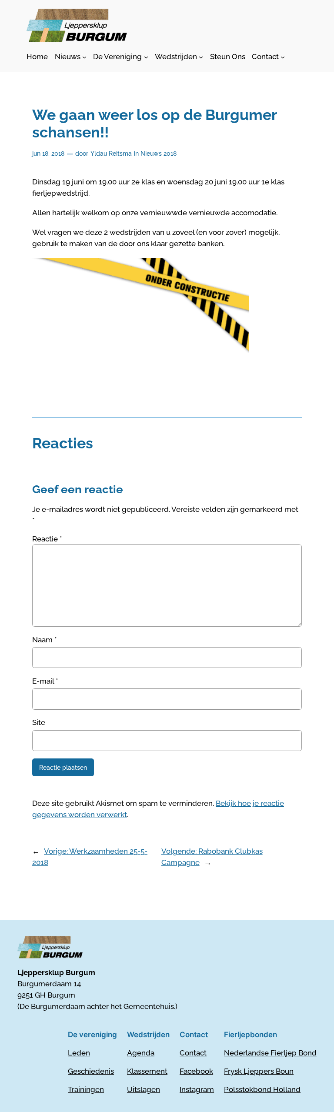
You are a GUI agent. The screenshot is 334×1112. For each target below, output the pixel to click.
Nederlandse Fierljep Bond (270, 1053)
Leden (79, 1053)
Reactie (47, 538)
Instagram (197, 1089)
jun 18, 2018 (48, 153)
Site (38, 722)
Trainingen (86, 1089)
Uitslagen (143, 1089)
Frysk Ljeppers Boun (259, 1071)
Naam (44, 639)
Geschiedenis (91, 1071)
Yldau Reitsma (111, 153)
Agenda (140, 1053)
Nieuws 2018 (158, 153)
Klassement (147, 1071)
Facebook (196, 1071)
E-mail (45, 681)
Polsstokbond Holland (262, 1089)
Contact (193, 1053)
